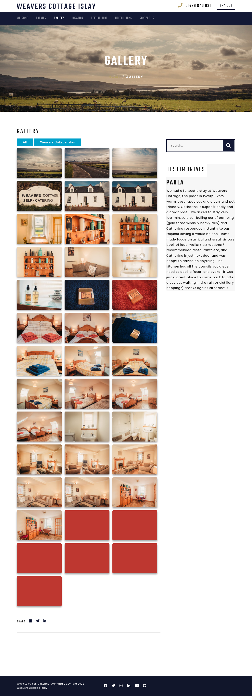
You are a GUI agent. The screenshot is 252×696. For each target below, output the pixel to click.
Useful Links (123, 18)
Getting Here (99, 18)
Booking (41, 18)
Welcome (22, 18)
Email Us (226, 5)
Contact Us (147, 18)
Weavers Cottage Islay (56, 6)
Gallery (59, 18)
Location (77, 18)
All (25, 142)
